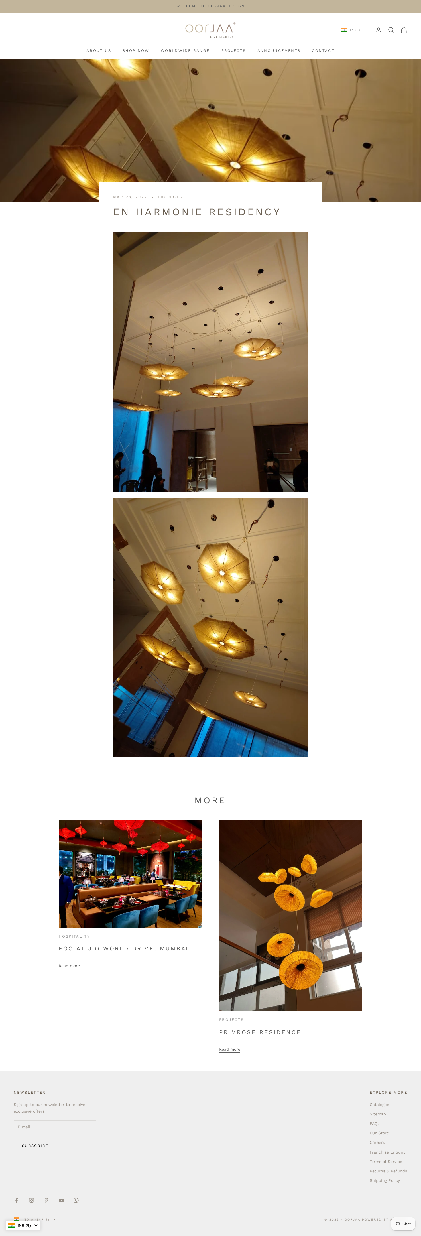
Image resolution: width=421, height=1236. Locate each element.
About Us (98, 50)
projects (170, 197)
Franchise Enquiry (388, 1152)
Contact (323, 50)
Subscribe (35, 1146)
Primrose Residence (260, 1032)
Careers (377, 1142)
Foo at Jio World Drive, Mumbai (124, 948)
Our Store (379, 1133)
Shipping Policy (385, 1180)
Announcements (279, 50)
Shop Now (136, 50)
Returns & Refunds (388, 1171)
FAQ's (375, 1123)
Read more (69, 965)
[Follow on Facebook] (16, 1200)
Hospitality (74, 936)
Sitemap (378, 1114)
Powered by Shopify (384, 1219)
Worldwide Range (185, 50)
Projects (233, 50)
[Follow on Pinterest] (46, 1200)
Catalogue (379, 1104)
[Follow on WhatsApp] (76, 1200)
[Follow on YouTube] (61, 1200)
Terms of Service (386, 1161)
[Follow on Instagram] (31, 1200)
